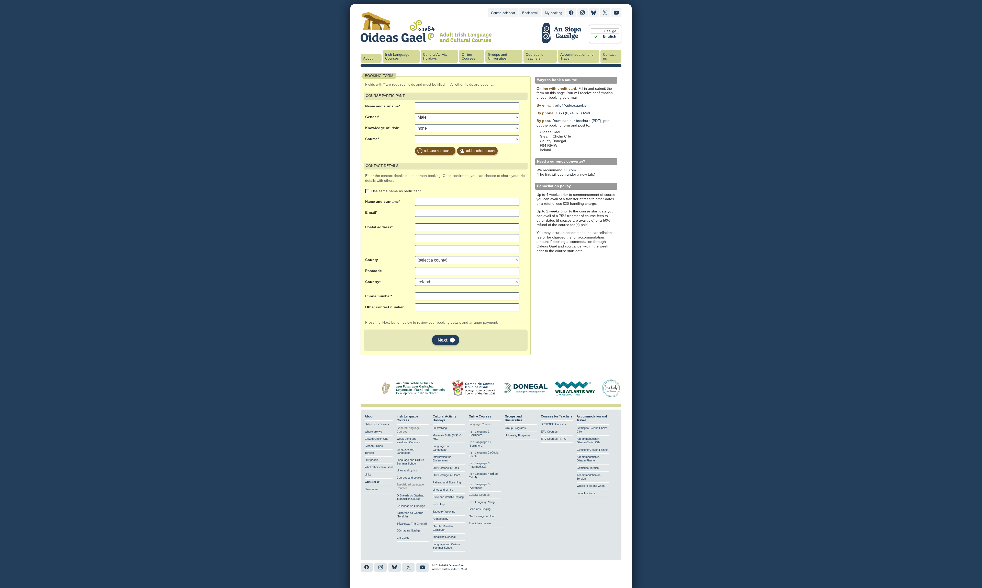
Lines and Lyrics (407, 470)
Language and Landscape (405, 451)
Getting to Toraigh (588, 467)
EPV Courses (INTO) (554, 438)
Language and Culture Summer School (410, 461)
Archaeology (440, 518)
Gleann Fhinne (374, 445)
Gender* (372, 117)
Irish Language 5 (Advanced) (479, 486)
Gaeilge (610, 31)
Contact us (609, 56)
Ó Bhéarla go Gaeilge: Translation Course (410, 497)
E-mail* (371, 212)
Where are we (373, 431)
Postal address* (379, 227)
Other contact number (384, 307)
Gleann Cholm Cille (376, 438)
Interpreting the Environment (442, 458)
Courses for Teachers (535, 56)
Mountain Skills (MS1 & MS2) (447, 437)
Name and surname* (382, 106)
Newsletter (371, 489)
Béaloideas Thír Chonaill (412, 523)
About (368, 58)
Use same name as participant (396, 191)
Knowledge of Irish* (382, 128)
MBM (464, 569)
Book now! (530, 13)
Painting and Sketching (447, 482)
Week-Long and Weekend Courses (408, 440)
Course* (372, 139)
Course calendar (503, 13)
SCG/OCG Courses (553, 424)
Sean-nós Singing (479, 509)
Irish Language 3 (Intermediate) (479, 465)
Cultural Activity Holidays (435, 56)
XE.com (569, 170)
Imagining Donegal (444, 536)
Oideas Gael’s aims (377, 424)
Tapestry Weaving (444, 511)
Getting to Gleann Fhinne (592, 449)
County (371, 260)
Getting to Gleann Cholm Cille (592, 429)
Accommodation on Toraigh (588, 476)
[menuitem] (605, 31)
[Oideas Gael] (426, 39)
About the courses (480, 523)
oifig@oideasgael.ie (571, 105)
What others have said (379, 467)
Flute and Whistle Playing (448, 497)
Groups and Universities (497, 56)
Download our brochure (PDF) (576, 121)
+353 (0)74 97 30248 (573, 113)
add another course (438, 151)
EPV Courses (549, 431)
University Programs (517, 435)
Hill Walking (440, 427)
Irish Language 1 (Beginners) (479, 433)
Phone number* (378, 296)
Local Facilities (586, 493)
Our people (371, 459)
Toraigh (369, 452)
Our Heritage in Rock (446, 467)
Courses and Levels (409, 477)
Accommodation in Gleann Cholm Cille (588, 440)
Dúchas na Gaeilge (408, 530)
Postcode (373, 271)
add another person (480, 151)
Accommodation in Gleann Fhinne (588, 458)
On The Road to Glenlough (443, 528)
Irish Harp (439, 504)
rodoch (455, 569)
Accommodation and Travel (577, 56)
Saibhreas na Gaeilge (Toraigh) (410, 514)
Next (443, 340)
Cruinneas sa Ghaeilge (411, 505)
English (609, 36)
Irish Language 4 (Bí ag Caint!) (483, 475)
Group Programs (515, 427)
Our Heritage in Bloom (446, 475)
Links (368, 474)
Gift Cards (403, 537)
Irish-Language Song (482, 502)
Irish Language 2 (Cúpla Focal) (483, 454)
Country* (373, 282)
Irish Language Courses (397, 56)
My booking (553, 13)
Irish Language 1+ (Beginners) (480, 443)
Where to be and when (591, 485)
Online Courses (468, 56)
